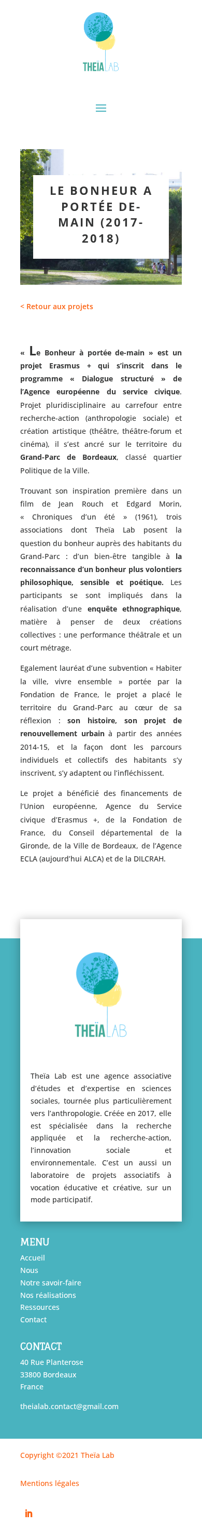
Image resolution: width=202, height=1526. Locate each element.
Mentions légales (49, 1483)
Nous (29, 1270)
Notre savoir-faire (50, 1283)
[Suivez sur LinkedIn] (28, 1513)
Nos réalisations (48, 1295)
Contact (33, 1319)
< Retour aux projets (57, 306)
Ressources (40, 1307)
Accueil (32, 1258)
